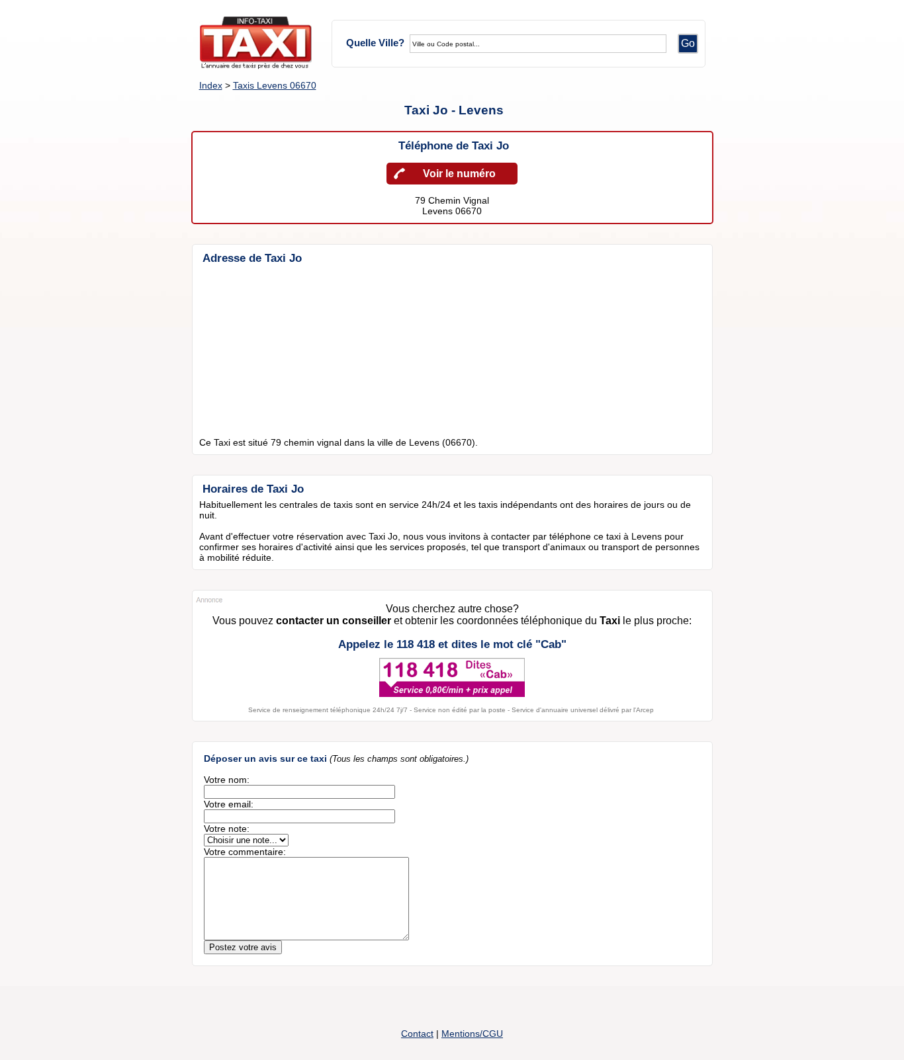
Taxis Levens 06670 (274, 85)
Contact (417, 1033)
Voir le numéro (459, 173)
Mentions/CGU (472, 1033)
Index (210, 85)
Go (688, 43)
